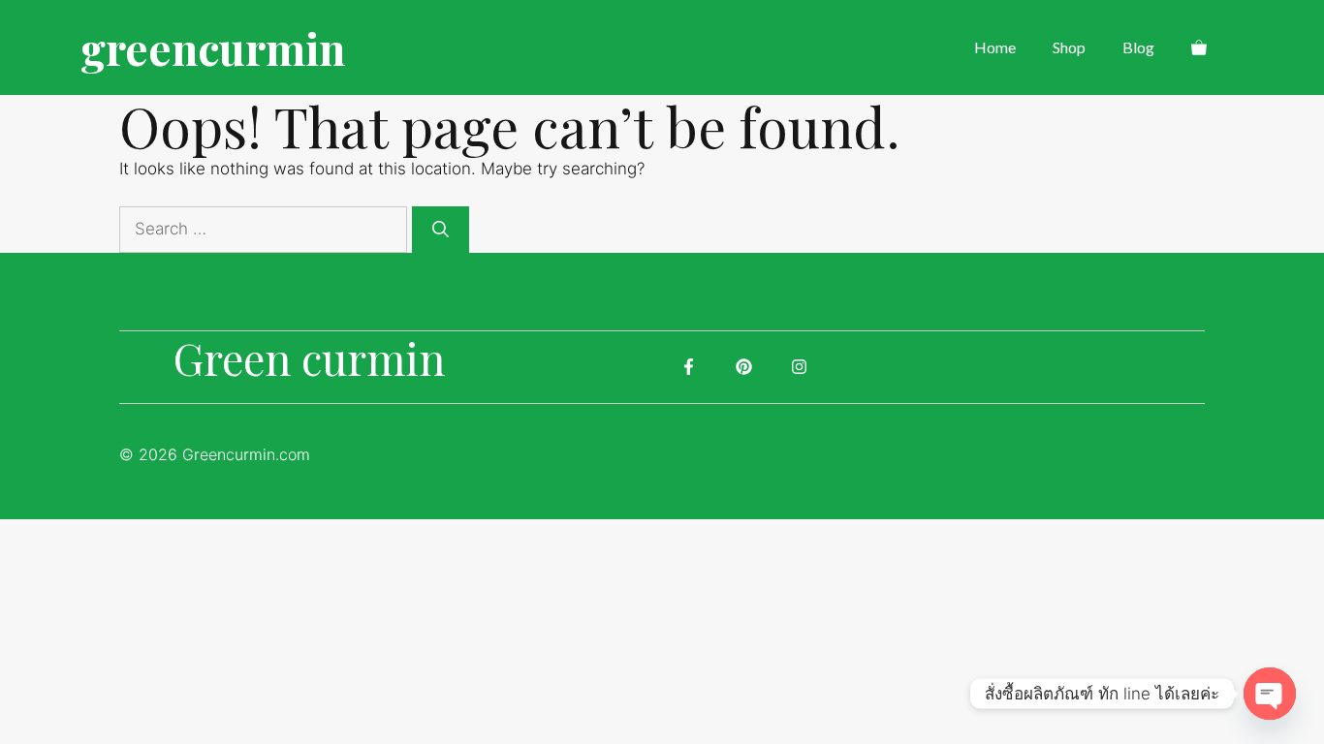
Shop (1069, 47)
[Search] (440, 229)
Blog (1138, 47)
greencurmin (212, 47)
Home (995, 47)
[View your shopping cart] (1199, 47)
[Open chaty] (1270, 693)
